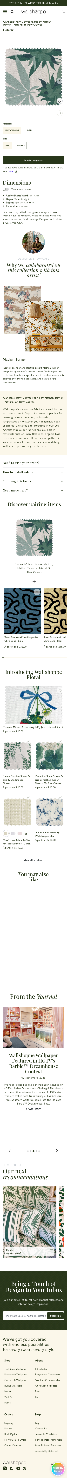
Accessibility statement (46, 1451)
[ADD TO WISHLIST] (60, 101)
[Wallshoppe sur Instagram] (5, 1470)
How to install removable (48, 1439)
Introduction (41, 1369)
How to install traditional (48, 1445)
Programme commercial (47, 1374)
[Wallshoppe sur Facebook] (11, 1470)
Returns (8, 1428)
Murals (7, 1391)
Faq (37, 1423)
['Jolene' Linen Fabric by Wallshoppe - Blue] (49, 810)
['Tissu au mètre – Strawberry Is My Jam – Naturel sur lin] (33, 705)
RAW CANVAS (12, 130)
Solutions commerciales (47, 1380)
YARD (7, 145)
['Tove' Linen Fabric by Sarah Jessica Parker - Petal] (19, 833)
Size (5, 138)
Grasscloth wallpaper (15, 1380)
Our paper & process (46, 1385)
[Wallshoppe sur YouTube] (18, 1470)
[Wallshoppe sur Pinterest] (24, 1468)
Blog (37, 1397)
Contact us (41, 1428)
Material (7, 123)
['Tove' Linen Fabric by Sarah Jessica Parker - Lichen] (17, 810)
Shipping (8, 1423)
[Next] (57, 1150)
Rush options (11, 1434)
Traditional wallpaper (15, 1369)
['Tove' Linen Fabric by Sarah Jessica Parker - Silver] (13, 833)
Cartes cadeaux (12, 1445)
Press (37, 1391)
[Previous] (10, 1150)
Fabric (7, 1402)
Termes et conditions (46, 1434)
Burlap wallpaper (13, 1385)
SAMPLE (21, 145)
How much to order (15, 1439)
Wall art (8, 1397)
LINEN (29, 130)
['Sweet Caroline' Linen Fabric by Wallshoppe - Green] (17, 754)
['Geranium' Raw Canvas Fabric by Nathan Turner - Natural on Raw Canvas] (49, 754)
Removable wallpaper (15, 1374)
